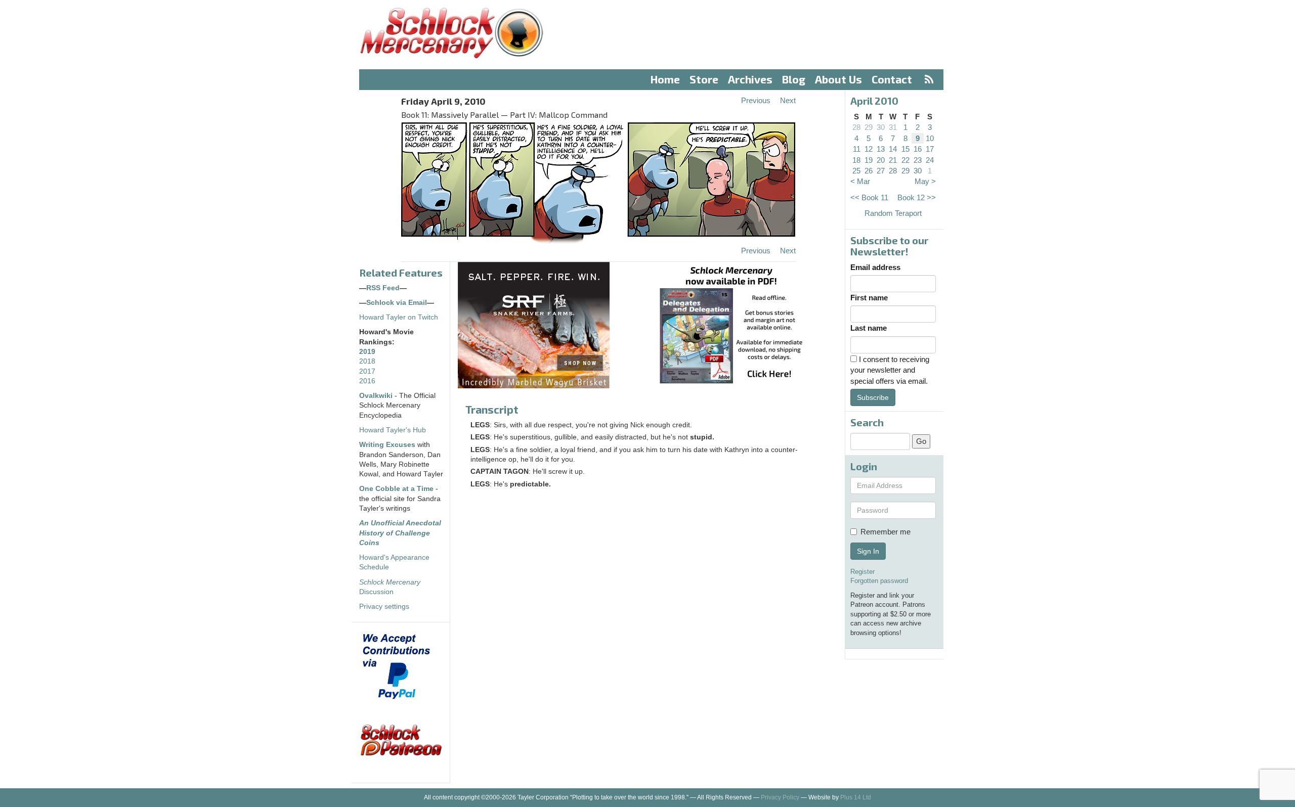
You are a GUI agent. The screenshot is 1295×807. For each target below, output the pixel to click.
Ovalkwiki (377, 395)
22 (905, 160)
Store (703, 79)
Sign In (868, 551)
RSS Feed (383, 288)
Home (665, 79)
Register (862, 571)
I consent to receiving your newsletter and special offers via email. (889, 370)
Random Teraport (893, 213)
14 (893, 149)
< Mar (860, 181)
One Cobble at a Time (396, 488)
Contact (892, 79)
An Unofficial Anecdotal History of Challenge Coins (400, 533)
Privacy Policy (780, 797)
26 (869, 170)
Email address (875, 267)
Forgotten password (879, 581)
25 (856, 170)
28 (856, 127)
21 (893, 160)
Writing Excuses (387, 445)
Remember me (885, 531)
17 (930, 149)
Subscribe (873, 397)
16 (918, 149)
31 (893, 127)
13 (881, 149)
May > (925, 181)
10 (930, 138)
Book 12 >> (916, 197)
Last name (868, 328)
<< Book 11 (869, 197)
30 (881, 127)
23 (918, 160)
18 (856, 160)
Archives (750, 79)
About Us (838, 79)
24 (930, 160)
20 (881, 160)
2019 (367, 351)
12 (869, 149)
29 (869, 127)
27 (881, 170)
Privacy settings (384, 606)
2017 (367, 371)
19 (869, 160)
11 (856, 149)
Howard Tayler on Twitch (398, 317)
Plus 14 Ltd (855, 797)
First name (869, 297)
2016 (367, 381)
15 (905, 149)
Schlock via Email (396, 302)
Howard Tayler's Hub (392, 430)
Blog (793, 79)
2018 (367, 361)
